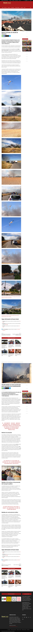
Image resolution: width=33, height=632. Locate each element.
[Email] (8, 36)
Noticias (5, 7)
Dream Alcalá (3, 9)
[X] (28, 0)
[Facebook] (24, 0)
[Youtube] (30, 0)
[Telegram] (26, 0)
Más (24, 7)
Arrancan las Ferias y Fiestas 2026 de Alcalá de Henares (18, 355)
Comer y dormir (17, 7)
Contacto (20, 0)
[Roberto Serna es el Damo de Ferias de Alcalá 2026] (5, 351)
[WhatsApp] (29, 0)
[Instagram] (25, 0)
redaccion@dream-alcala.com (13, 626)
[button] (30, 7)
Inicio (2, 7)
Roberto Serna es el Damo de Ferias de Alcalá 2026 (5, 355)
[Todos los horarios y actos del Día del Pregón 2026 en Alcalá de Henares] (11, 351)
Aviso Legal (9, 629)
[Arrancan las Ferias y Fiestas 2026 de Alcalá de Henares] (18, 351)
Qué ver (9, 7)
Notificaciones (16, 0)
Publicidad (13, 0)
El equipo (10, 0)
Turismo (21, 7)
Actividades (12, 7)
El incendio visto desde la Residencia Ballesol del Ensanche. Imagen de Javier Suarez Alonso (10, 316)
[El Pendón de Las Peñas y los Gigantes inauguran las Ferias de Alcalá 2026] (18, 342)
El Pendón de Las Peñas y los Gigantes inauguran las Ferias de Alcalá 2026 (18, 345)
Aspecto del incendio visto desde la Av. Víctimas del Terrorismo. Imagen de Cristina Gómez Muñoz (11, 297)
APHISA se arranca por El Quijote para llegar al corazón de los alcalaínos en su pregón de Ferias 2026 (4, 346)
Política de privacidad (13, 629)
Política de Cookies (19, 629)
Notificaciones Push (24, 629)
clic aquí (6, 324)
